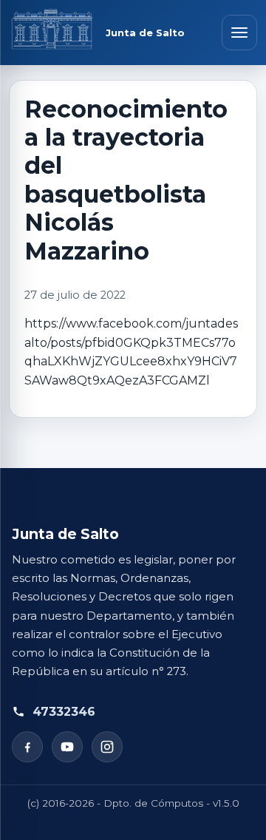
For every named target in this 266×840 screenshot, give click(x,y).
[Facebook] (27, 746)
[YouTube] (67, 746)
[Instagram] (107, 746)
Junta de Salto (145, 32)
